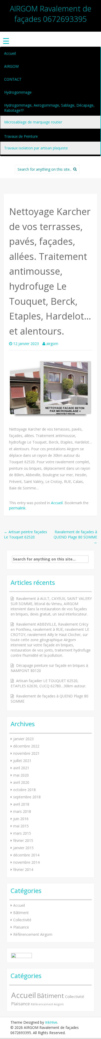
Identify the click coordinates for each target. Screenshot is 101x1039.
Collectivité (22, 919)
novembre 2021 (26, 753)
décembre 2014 (26, 855)
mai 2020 (21, 775)
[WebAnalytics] (21, 955)
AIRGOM (11, 66)
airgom (52, 343)
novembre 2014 (26, 862)
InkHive (51, 1022)
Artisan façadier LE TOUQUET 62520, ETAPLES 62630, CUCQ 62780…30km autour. (48, 683)
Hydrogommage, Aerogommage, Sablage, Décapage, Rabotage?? (49, 108)
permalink (17, 507)
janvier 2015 (23, 847)
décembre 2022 (26, 746)
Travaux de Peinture (21, 136)
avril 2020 (21, 782)
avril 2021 (21, 767)
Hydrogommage (18, 92)
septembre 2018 (27, 796)
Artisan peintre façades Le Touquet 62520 (25, 534)
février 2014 (23, 869)
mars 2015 (22, 833)
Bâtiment (21, 912)
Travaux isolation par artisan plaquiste (36, 148)
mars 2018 (22, 811)
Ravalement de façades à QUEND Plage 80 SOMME (75, 537)
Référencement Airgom (32, 934)
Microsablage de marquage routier (33, 122)
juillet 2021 (22, 760)
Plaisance (21, 927)
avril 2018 (21, 804)
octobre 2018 (24, 789)
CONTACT (12, 79)
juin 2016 (20, 818)
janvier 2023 (23, 738)
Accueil (10, 53)
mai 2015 (21, 825)
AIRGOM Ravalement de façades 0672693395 (50, 13)
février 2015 (23, 840)
